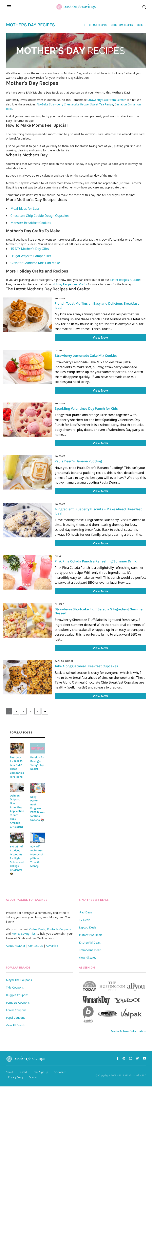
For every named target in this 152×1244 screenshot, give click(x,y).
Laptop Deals (87, 927)
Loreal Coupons (16, 1010)
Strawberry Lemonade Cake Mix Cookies (86, 355)
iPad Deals (86, 912)
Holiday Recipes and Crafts (70, 284)
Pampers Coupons (18, 1002)
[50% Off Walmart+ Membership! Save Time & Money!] (37, 838)
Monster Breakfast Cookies (30, 223)
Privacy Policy (15, 1077)
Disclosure (60, 1072)
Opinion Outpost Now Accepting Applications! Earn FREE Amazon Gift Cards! (17, 811)
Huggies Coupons (17, 995)
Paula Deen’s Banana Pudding (78, 461)
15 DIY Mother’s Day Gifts (30, 249)
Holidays (60, 298)
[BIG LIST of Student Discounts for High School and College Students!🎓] (17, 838)
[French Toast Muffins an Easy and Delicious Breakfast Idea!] (27, 314)
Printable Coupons (59, 929)
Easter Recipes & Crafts (125, 280)
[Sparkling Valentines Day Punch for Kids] (27, 420)
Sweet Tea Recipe (101, 104)
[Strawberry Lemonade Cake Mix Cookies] (27, 367)
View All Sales (87, 957)
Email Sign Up (40, 1072)
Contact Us (35, 946)
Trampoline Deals (90, 950)
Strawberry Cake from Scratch (106, 100)
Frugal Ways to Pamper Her (31, 256)
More (140, 24)
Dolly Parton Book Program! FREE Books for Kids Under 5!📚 (37, 808)
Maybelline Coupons (19, 980)
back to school (64, 661)
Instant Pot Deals (90, 935)
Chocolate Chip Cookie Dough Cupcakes (39, 215)
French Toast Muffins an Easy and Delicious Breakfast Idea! (97, 305)
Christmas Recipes (122, 24)
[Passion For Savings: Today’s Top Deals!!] (37, 748)
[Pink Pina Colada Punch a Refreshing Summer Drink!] (27, 572)
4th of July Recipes (95, 24)
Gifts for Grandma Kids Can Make (35, 263)
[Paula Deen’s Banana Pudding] (27, 472)
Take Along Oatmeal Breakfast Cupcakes (86, 666)
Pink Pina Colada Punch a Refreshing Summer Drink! (96, 561)
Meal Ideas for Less (25, 208)
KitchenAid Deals (90, 942)
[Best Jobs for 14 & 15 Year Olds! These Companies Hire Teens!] (17, 748)
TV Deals (84, 920)
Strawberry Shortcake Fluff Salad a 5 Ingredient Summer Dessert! (99, 611)
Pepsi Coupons (15, 1017)
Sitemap (33, 1077)
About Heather (15, 946)
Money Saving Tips (23, 933)
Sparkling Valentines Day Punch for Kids (86, 408)
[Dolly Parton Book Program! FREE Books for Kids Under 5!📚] (37, 788)
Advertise (52, 946)
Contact (22, 1072)
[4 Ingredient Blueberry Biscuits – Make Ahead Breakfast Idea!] (27, 520)
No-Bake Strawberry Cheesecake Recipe (63, 104)
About (9, 1072)
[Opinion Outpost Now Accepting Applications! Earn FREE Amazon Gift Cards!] (17, 787)
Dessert (59, 351)
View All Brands (16, 1025)
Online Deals (37, 929)
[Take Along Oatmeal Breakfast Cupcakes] (27, 677)
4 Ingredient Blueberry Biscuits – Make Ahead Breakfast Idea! (98, 511)
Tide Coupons (15, 987)
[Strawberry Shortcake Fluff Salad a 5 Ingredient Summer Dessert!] (27, 620)
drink (58, 556)
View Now (100, 337)
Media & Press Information (128, 1031)
